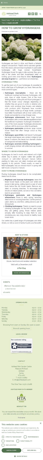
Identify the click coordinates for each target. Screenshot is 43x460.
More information (21, 273)
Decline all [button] (31, 450)
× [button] (40, 423)
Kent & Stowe (21, 235)
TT (32, 14)
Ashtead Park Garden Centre (21, 366)
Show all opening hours (21, 328)
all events (6, 292)
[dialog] (21, 440)
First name (21, 417)
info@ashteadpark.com (22, 380)
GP (36, 14)
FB (29, 14)
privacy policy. (34, 414)
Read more (19, 432)
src (40, 14)
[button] (21, 456)
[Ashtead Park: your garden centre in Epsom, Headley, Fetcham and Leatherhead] (10, 14)
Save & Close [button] (11, 450)
